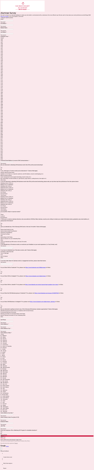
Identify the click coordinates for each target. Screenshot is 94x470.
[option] (47, 38)
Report (16, 443)
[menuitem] (48, 455)
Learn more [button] (20, 16)
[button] (47, 210)
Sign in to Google (4, 16)
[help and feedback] (1, 448)
